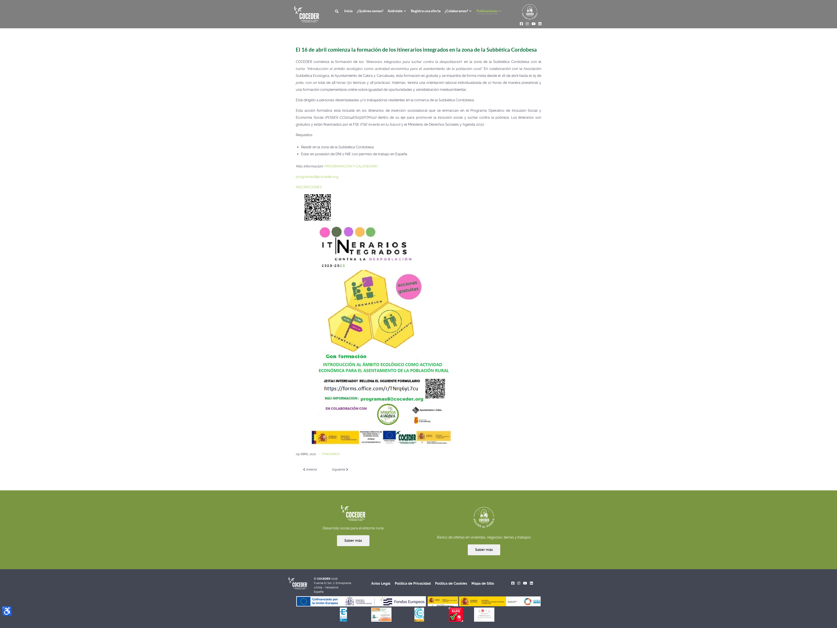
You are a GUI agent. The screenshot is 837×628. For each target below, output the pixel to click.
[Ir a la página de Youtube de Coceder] (525, 583)
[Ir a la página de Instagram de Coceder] (519, 583)
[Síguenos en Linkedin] (531, 583)
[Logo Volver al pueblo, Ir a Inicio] (529, 12)
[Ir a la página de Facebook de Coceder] (513, 583)
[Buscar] (337, 11)
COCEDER (324, 578)
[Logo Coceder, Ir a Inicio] (306, 14)
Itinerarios (331, 454)
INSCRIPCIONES (309, 187)
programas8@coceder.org (317, 177)
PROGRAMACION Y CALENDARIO (351, 166)
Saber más (353, 541)
